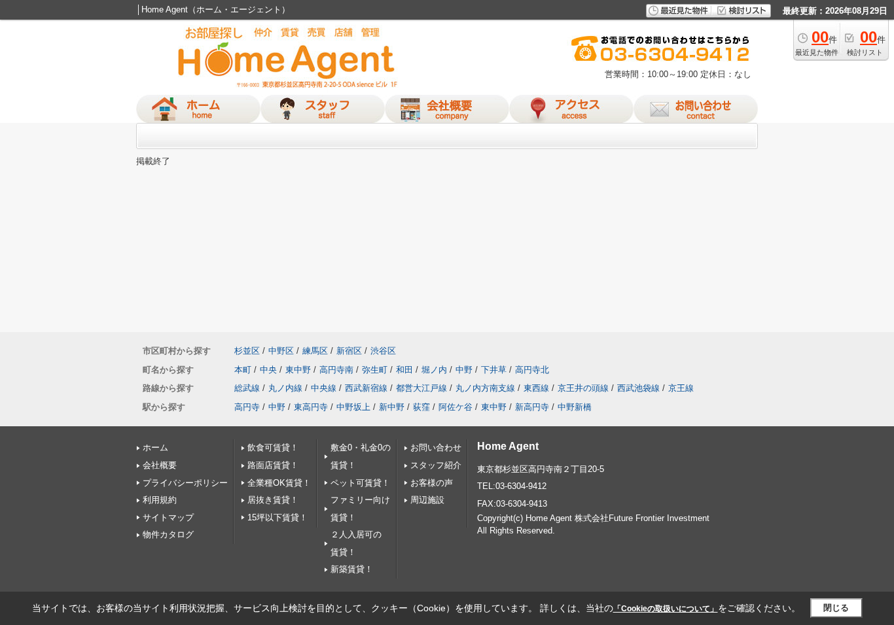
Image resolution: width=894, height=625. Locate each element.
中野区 (281, 351)
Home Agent (508, 446)
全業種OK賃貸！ (279, 483)
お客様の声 (431, 483)
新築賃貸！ (352, 569)
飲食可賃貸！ (272, 447)
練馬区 (315, 351)
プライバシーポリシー (185, 483)
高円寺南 (336, 370)
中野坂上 (353, 407)
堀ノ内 (434, 370)
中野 (464, 370)
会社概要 (160, 465)
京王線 (681, 388)
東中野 (298, 370)
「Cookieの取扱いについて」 (665, 608)
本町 (242, 370)
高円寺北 (532, 370)
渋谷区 (383, 351)
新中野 (391, 407)
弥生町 (374, 370)
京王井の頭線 (583, 388)
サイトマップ (168, 517)
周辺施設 (427, 500)
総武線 (247, 388)
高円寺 (247, 407)
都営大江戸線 (421, 388)
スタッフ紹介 (435, 465)
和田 (404, 370)
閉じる (836, 608)
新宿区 (349, 351)
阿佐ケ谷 (455, 407)
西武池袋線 (638, 388)
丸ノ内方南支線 (485, 388)
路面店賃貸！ (272, 465)
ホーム (155, 447)
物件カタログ (168, 534)
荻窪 (421, 407)
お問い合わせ (435, 447)
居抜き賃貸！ (272, 500)
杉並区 (247, 351)
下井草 (494, 370)
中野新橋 (575, 407)
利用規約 (160, 500)
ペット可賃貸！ (360, 483)
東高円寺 (311, 407)
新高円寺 (532, 407)
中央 (268, 370)
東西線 (536, 388)
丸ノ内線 (285, 388)
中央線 (323, 388)
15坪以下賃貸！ (277, 517)
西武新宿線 (366, 388)
